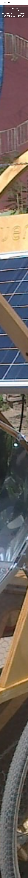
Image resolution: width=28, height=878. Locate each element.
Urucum (6, 3)
